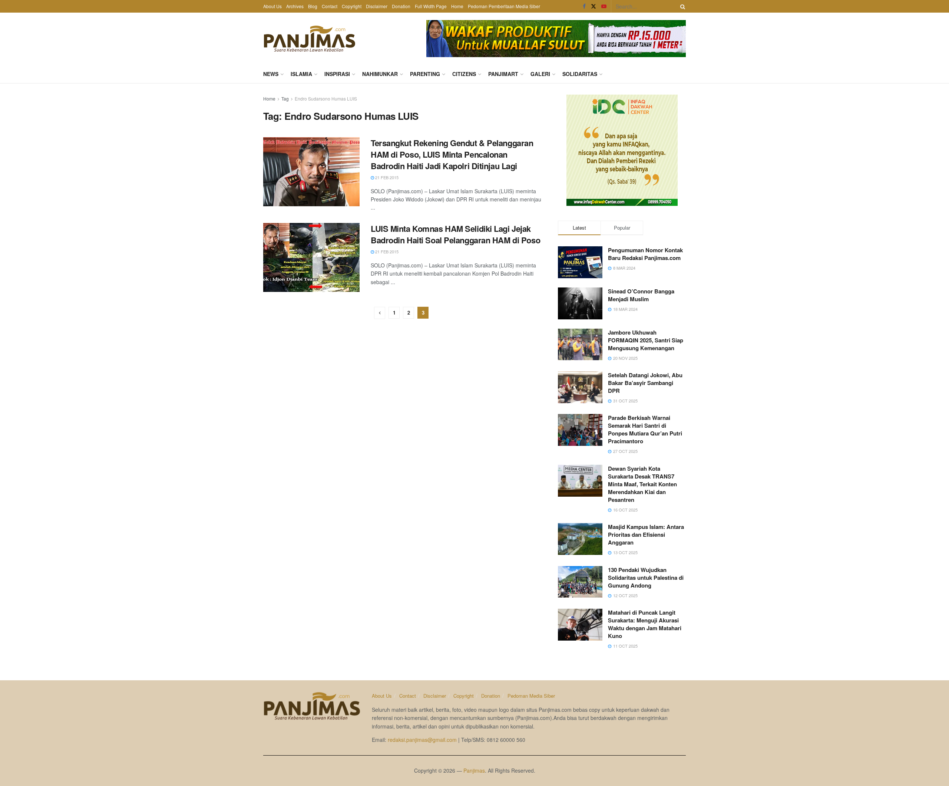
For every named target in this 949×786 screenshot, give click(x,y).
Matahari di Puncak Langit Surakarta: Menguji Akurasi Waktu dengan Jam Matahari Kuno (644, 624)
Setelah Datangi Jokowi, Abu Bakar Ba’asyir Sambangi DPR (645, 383)
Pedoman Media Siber (531, 695)
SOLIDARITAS (579, 74)
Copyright (351, 6)
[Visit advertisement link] (556, 38)
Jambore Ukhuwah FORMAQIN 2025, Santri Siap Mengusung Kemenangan (645, 340)
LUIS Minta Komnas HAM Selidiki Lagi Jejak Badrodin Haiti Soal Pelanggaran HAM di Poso (455, 234)
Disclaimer (376, 6)
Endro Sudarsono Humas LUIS (326, 98)
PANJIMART (503, 74)
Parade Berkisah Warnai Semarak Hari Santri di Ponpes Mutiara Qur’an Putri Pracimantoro (645, 429)
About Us (272, 6)
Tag (285, 98)
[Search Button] (681, 6)
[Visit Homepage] (309, 38)
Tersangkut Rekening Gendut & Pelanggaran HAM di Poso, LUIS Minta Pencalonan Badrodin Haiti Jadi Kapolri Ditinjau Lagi (452, 154)
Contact (329, 6)
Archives (295, 6)
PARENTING (425, 74)
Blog (312, 6)
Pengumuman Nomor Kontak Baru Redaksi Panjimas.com (645, 254)
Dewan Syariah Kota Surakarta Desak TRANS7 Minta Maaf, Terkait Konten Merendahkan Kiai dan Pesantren (642, 484)
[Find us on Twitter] (593, 6)
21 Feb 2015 (386, 177)
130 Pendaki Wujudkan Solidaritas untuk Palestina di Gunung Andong (646, 577)
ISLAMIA (301, 74)
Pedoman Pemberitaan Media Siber (504, 6)
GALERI (540, 74)
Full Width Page (431, 6)
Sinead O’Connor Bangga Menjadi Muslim (641, 295)
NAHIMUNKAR (380, 74)
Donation (401, 6)
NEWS (270, 74)
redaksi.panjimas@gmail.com (422, 739)
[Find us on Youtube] (603, 6)
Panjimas (474, 770)
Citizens (464, 74)
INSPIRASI (337, 74)
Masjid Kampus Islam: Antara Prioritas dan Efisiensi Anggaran (646, 534)
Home (457, 6)
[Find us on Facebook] (584, 6)
